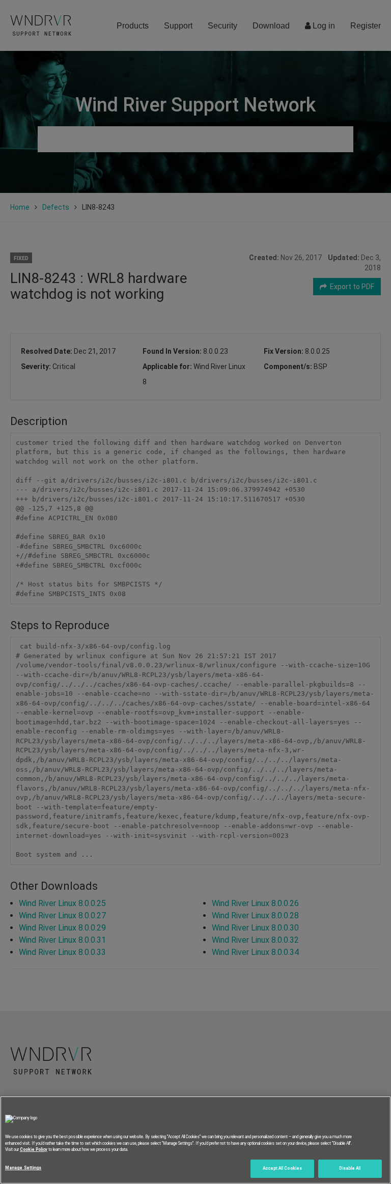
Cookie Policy (33, 1149)
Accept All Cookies (282, 1168)
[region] (195, 1140)
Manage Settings (23, 1167)
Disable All (349, 1168)
